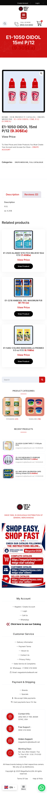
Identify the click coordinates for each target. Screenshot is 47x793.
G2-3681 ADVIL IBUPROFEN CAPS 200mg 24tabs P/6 (28, 472)
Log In (37, 3)
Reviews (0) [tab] (31, 194)
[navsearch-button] (4, 23)
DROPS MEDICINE (21, 162)
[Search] (42, 380)
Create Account (22, 3)
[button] (24, 15)
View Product (23, 266)
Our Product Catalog (23, 117)
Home (5, 117)
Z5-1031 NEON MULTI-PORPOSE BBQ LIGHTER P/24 (28, 458)
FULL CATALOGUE (36, 162)
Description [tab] (12, 194)
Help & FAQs (38, 779)
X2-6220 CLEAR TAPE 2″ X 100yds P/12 (29, 444)
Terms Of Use (22, 779)
